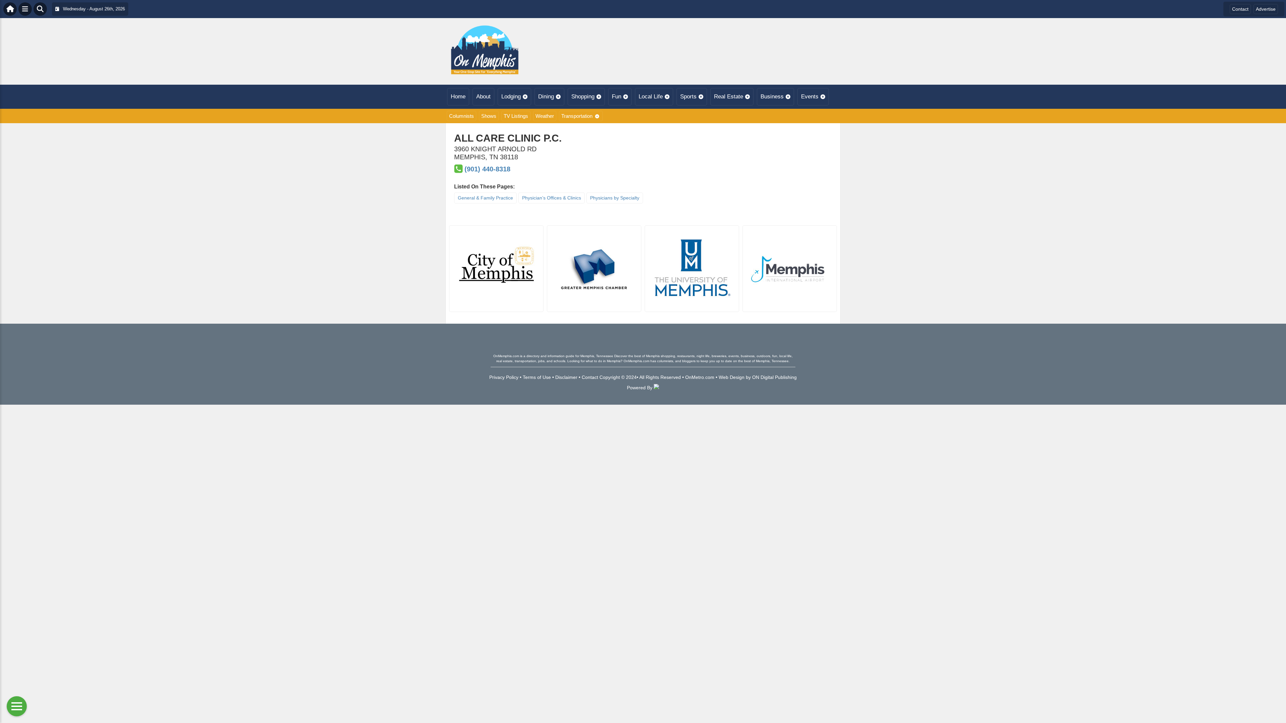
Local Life (651, 96)
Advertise (1266, 9)
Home (458, 96)
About (483, 96)
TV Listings (516, 116)
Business (772, 96)
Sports (688, 96)
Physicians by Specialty (614, 197)
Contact (1240, 9)
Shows (488, 116)
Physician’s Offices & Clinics (551, 197)
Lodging (511, 96)
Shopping (582, 96)
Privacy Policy (503, 377)
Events (809, 96)
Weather (544, 116)
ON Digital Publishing (774, 377)
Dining (546, 96)
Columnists (461, 116)
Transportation (576, 116)
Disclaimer (566, 377)
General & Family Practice (485, 197)
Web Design (731, 377)
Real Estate (728, 96)
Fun (616, 96)
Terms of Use (537, 377)
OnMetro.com (699, 377)
